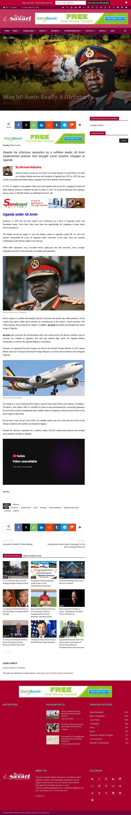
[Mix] (80, 7)
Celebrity (65, 729)
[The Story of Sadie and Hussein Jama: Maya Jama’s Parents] (52, 727)
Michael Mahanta (55, 508)
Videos (102, 31)
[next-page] (8, 652)
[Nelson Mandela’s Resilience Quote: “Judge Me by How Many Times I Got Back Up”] (72, 598)
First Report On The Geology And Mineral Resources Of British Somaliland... (72, 739)
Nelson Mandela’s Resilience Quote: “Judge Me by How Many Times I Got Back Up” (71, 611)
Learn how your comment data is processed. (54, 673)
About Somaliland (68, 719)
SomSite (52, 813)
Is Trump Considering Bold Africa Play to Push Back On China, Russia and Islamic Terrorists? (15, 642)
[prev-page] (4, 652)
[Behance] (63, 7)
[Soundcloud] (101, 7)
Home (7, 31)
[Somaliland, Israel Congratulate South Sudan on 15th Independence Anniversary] (43, 570)
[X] (114, 7)
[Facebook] (67, 7)
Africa (5, 91)
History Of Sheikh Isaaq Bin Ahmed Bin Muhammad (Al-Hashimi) (71, 714)
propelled (19, 335)
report (17, 404)
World (42, 31)
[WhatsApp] (34, 125)
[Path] (88, 7)
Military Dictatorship (71, 508)
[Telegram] (64, 125)
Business (55, 31)
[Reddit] (97, 7)
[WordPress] (122, 7)
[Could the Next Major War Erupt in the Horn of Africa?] (72, 570)
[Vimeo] (118, 7)
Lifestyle (89, 31)
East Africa (14, 508)
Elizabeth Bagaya (30, 348)
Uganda (38, 318)
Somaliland (28, 31)
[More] (80, 125)
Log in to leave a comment (14, 668)
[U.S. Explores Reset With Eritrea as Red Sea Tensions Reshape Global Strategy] (15, 598)
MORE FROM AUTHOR (32, 556)
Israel (35, 508)
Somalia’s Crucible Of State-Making (17, 544)
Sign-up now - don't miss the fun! (37, 3)
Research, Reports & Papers (71, 744)
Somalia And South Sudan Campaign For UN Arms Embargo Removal (66, 545)
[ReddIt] (49, 125)
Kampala (43, 508)
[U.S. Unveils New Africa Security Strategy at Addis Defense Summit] (15, 570)
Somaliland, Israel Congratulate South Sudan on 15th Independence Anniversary (42, 583)
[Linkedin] (76, 7)
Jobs (112, 31)
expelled (60, 190)
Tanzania (7, 511)
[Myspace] (84, 7)
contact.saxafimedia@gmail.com (58, 796)
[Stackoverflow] (105, 7)
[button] (125, 31)
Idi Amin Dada (26, 508)
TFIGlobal (15, 504)
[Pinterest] (92, 7)
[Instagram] (71, 7)
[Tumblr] (109, 7)
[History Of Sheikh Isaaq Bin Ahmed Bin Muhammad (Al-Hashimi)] (52, 714)
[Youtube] (126, 7)
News (15, 31)
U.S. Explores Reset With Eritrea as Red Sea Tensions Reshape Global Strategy (15, 611)
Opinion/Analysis (72, 31)
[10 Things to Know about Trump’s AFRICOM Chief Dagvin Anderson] (43, 629)
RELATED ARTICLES (12, 556)
